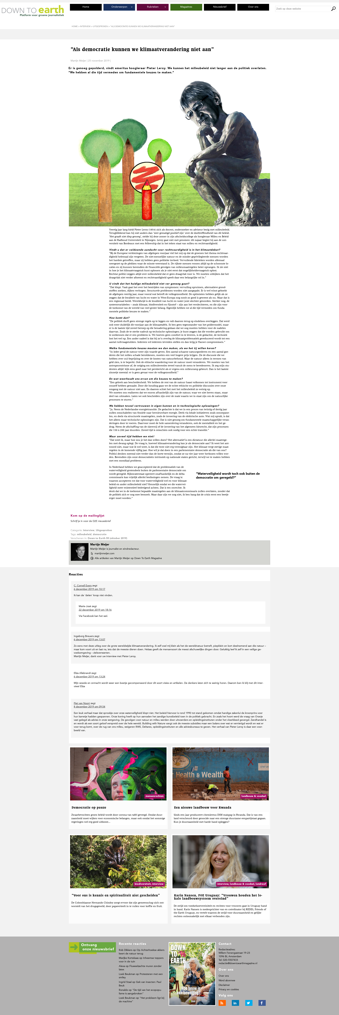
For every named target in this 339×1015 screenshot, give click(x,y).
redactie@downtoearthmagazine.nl (238, 963)
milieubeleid (84, 534)
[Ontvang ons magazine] (92, 953)
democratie (99, 534)
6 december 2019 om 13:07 (89, 639)
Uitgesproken (104, 530)
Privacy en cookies (229, 989)
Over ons (224, 975)
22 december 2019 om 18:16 (95, 609)
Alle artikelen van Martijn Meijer (128, 558)
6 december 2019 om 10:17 (89, 589)
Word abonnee (227, 980)
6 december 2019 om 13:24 (89, 676)
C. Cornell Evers (83, 585)
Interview (88, 530)
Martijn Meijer (78, 60)
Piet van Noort (82, 703)
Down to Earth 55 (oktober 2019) (107, 538)
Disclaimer (224, 985)
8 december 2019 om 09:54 (89, 706)
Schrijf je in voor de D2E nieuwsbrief (91, 521)
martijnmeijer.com (104, 553)
